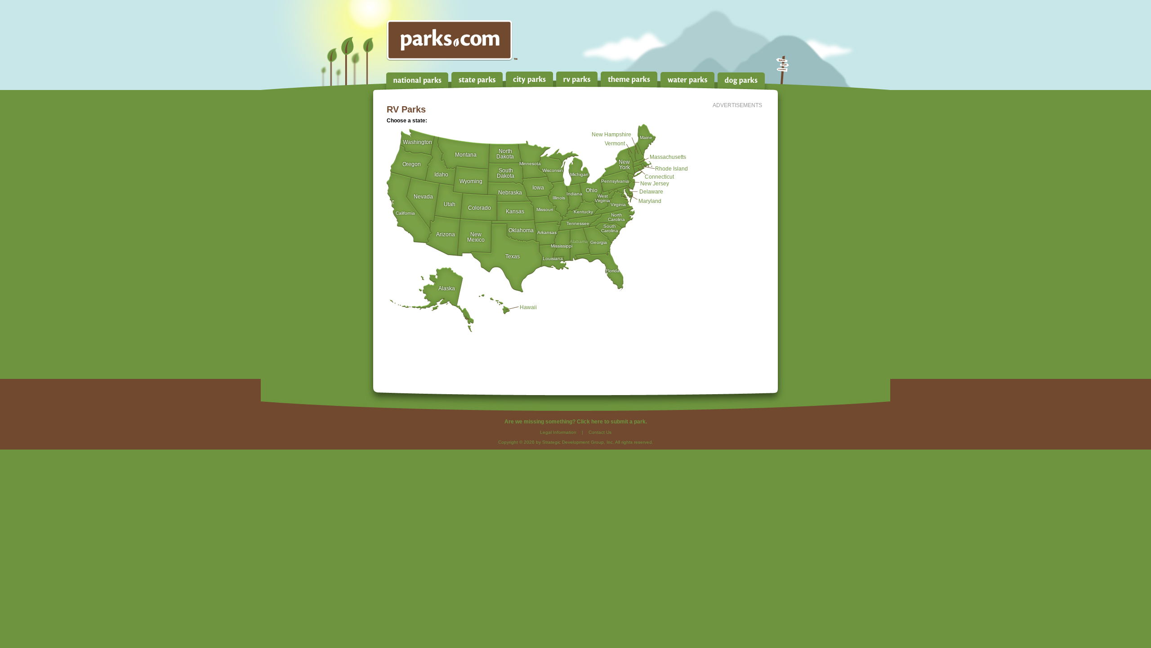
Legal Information (558, 432)
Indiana (574, 193)
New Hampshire (611, 133)
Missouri (544, 209)
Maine (646, 137)
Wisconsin (552, 170)
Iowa (538, 186)
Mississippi (561, 245)
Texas (512, 255)
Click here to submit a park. (612, 421)
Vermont (615, 142)
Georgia (598, 242)
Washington (417, 141)
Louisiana (553, 258)
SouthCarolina (609, 226)
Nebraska (510, 191)
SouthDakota (505, 169)
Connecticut (659, 176)
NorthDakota (505, 150)
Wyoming (471, 180)
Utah (449, 203)
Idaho (441, 173)
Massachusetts (668, 156)
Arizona (445, 233)
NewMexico (476, 233)
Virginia (618, 204)
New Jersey (654, 182)
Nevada (423, 196)
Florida (613, 270)
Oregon (411, 163)
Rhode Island (671, 168)
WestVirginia (602, 196)
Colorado (479, 207)
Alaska (446, 287)
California (405, 213)
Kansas (515, 210)
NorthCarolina (616, 214)
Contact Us (600, 432)
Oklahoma (521, 229)
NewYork (624, 161)
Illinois (559, 197)
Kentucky (583, 211)
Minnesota (530, 163)
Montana (466, 154)
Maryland (649, 200)
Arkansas (547, 232)
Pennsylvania (615, 181)
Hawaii (528, 306)
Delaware (651, 191)
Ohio (592, 189)
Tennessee (578, 223)
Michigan (579, 174)
